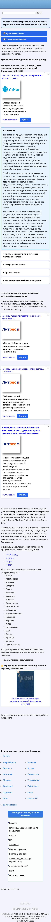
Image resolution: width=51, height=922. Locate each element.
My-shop (10, 558)
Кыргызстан (33, 774)
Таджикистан (33, 780)
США (5, 798)
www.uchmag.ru (10, 119)
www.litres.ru (9, 357)
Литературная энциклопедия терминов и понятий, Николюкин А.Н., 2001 (25, 701)
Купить (25, 120)
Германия (7, 792)
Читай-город (12, 554)
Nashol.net (7, 914)
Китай (30, 792)
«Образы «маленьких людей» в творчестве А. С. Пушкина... (23, 370)
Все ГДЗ (12, 835)
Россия (6, 756)
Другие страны (10, 804)
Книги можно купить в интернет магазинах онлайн (20, 255)
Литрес (9, 561)
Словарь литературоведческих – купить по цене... (22, 77)
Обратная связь (16, 875)
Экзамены (14, 844)
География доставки (15, 264)
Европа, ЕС (32, 798)
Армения (32, 762)
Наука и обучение (17, 849)
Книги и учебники (17, 854)
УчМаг (9, 565)
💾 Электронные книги (14, 39)
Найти (12, 870)
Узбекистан (33, 786)
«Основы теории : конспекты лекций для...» (21, 317)
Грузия (31, 768)
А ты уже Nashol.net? (18, 866)
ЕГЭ (10, 840)
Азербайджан (9, 762)
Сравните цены (12, 272)
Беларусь (7, 768)
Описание (10, 130)
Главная (13, 823)
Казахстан (7, 774)
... (48, 74)
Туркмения (8, 786)
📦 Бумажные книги (13, 33)
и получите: (23, 280)
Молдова (7, 780)
